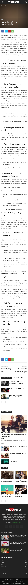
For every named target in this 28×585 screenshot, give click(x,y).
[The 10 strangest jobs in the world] (5, 455)
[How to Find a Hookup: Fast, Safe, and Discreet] (5, 390)
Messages (4, 432)
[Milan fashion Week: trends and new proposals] (21, 489)
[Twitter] (6, 31)
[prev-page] (2, 402)
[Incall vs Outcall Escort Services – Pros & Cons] (5, 396)
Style (6, 5)
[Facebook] (2, 31)
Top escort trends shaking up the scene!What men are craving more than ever (17, 383)
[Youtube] (21, 526)
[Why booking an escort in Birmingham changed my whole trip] (21, 475)
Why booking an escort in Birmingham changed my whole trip (20, 482)
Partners (11, 579)
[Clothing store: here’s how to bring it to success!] (5, 448)
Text (3, 478)
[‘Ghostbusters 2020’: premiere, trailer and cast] (5, 461)
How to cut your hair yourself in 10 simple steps (6, 370)
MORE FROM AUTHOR (18, 377)
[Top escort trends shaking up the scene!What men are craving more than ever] (5, 383)
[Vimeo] (14, 526)
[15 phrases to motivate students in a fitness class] (14, 424)
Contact (21, 579)
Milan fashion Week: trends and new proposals (19, 496)
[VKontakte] (17, 526)
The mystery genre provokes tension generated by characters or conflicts (21, 370)
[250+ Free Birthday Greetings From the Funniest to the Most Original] (5, 537)
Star (15, 478)
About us (16, 579)
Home (2, 5)
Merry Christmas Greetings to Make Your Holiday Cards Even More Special (18, 550)
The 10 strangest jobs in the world (18, 453)
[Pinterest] (9, 31)
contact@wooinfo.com (16, 522)
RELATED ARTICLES (6, 377)
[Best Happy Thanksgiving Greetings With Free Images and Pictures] (5, 543)
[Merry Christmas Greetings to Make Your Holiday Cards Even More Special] (5, 550)
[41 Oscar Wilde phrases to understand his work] (7, 475)
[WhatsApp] (12, 31)
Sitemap (6, 579)
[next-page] (5, 402)
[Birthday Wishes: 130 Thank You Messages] (7, 489)
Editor (2, 438)
